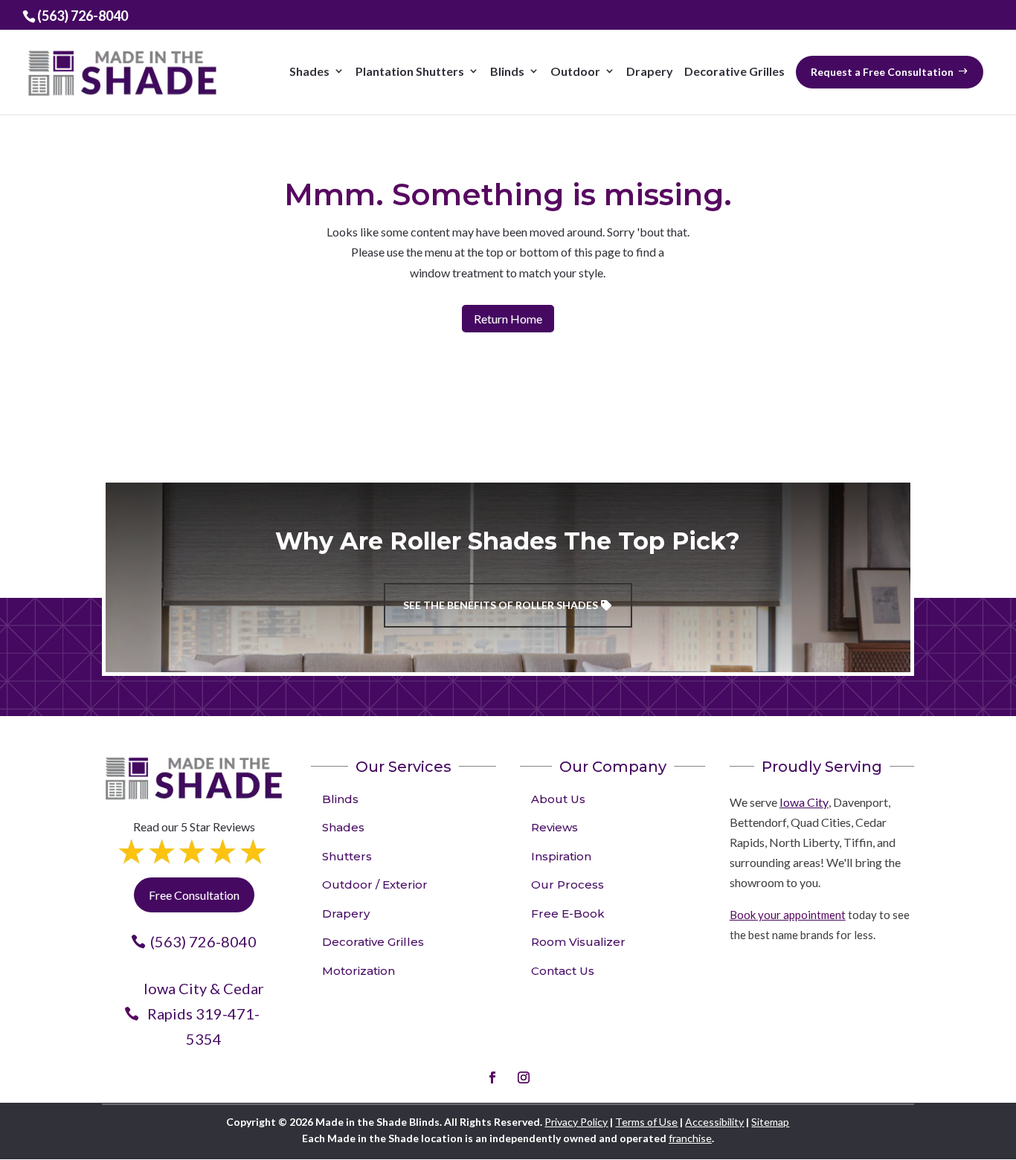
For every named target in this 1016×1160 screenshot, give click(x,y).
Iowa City (804, 802)
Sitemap (770, 1121)
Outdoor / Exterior (375, 884)
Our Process (567, 884)
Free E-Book (568, 913)
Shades (343, 827)
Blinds (340, 799)
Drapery (346, 913)
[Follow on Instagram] (524, 1077)
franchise (690, 1138)
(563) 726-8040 (203, 941)
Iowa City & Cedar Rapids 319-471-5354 (204, 1013)
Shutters (347, 856)
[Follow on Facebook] (492, 1077)
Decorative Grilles (373, 942)
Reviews (554, 827)
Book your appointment (788, 914)
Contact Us (562, 971)
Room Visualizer (578, 942)
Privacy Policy (576, 1121)
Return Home (508, 319)
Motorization (358, 971)
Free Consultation (194, 895)
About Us (558, 799)
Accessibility (714, 1121)
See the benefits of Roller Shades (500, 605)
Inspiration (561, 856)
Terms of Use (646, 1121)
